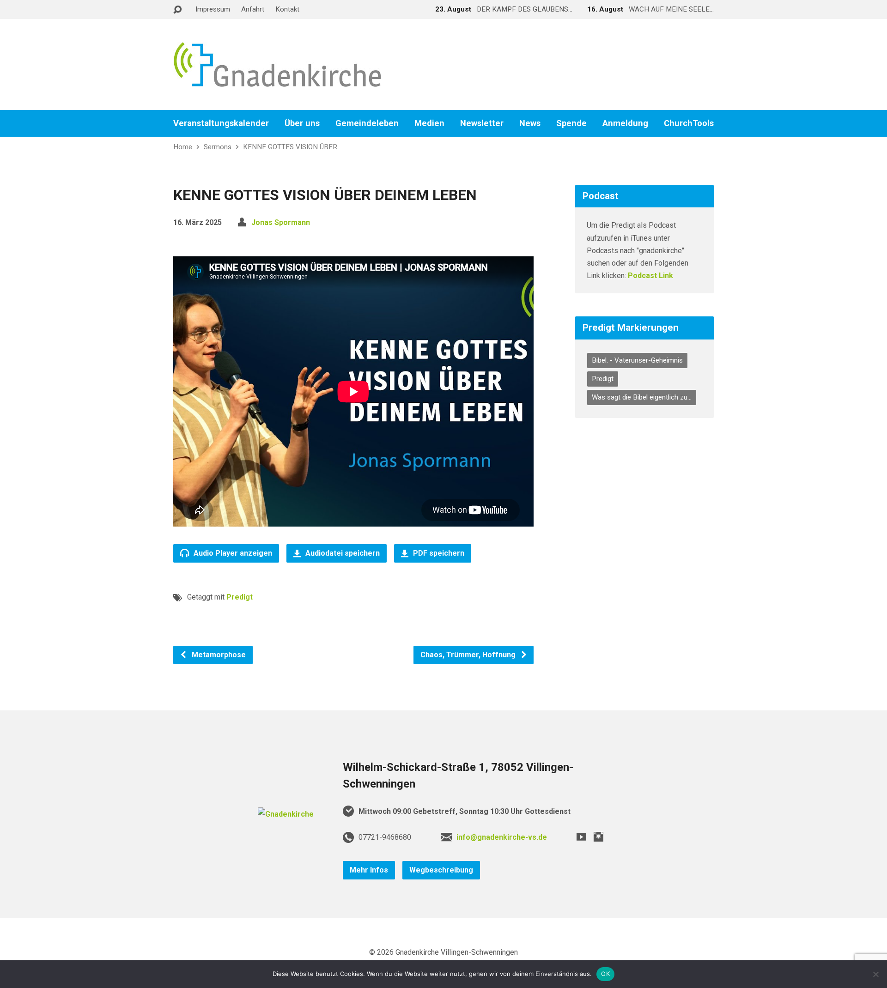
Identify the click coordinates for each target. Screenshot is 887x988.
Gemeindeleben (367, 123)
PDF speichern (437, 553)
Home (182, 147)
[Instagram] (598, 837)
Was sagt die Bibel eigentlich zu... (642, 397)
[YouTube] (581, 837)
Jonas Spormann (280, 222)
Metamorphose (218, 654)
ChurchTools (689, 123)
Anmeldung (625, 123)
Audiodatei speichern (342, 553)
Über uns (302, 123)
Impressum (212, 9)
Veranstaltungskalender (221, 123)
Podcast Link (650, 275)
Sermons (217, 147)
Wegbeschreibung (441, 870)
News (530, 123)
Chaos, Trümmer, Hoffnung (468, 654)
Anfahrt (252, 9)
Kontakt (287, 9)
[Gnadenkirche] (286, 814)
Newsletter (482, 123)
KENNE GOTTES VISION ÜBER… (292, 147)
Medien (429, 123)
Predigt (239, 597)
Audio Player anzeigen (232, 553)
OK (605, 973)
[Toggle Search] (177, 10)
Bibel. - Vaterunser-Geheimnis (637, 360)
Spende (571, 123)
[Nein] (875, 974)
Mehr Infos (369, 870)
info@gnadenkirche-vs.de (501, 837)
